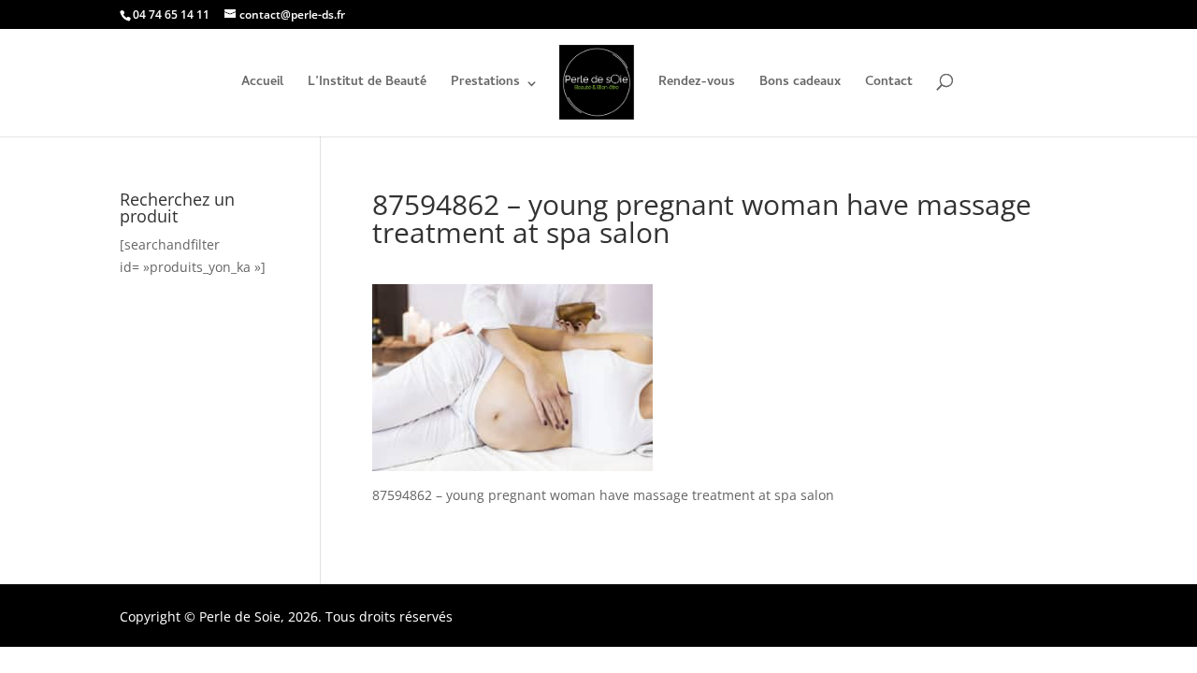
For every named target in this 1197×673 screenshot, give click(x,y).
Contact (889, 85)
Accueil (262, 85)
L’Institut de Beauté (367, 85)
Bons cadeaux (800, 85)
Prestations (485, 85)
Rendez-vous (696, 85)
